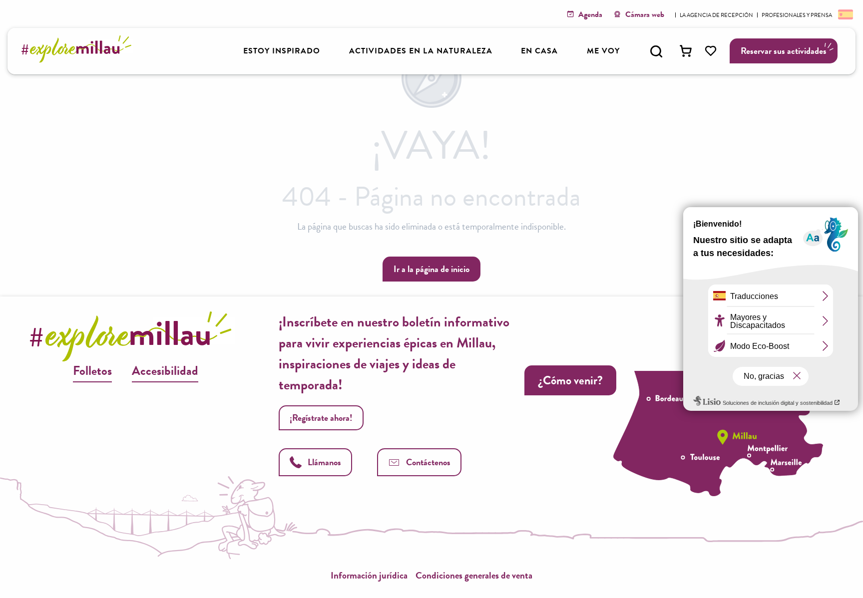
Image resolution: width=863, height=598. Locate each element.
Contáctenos (428, 462)
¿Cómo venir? (570, 380)
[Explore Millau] (79, 59)
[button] (656, 51)
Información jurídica (369, 575)
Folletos (92, 370)
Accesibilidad (165, 370)
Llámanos (324, 462)
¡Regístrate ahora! (321, 417)
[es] (844, 13)
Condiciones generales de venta (474, 575)
